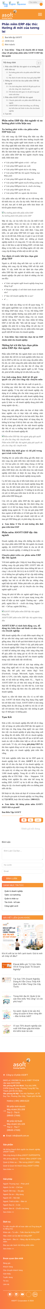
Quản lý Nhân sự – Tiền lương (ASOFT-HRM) (21, 1162)
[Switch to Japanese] (21, 3)
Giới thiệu (7, 1274)
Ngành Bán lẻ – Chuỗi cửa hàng (16, 1208)
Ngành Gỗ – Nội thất (11, 1198)
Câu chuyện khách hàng (13, 1270)
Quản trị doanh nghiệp (13, 891)
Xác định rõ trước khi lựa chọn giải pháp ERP (24, 78)
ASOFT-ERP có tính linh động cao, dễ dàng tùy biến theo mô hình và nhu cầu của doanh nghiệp (24, 108)
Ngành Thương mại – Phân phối (16, 1184)
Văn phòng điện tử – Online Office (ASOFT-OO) (22, 1159)
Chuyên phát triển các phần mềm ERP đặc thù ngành (24, 101)
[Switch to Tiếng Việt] (5, 4)
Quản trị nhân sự (11, 898)
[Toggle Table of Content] (37, 63)
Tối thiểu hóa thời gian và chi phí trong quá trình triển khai (24, 93)
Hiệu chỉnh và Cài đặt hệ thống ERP (17, 1236)
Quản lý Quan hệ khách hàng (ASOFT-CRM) (21, 1166)
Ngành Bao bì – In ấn (11, 1205)
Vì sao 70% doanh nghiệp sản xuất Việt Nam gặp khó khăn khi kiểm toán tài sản (27, 1028)
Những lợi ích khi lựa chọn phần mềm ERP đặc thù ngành (22, 82)
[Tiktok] (28, 1294)
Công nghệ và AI (11, 906)
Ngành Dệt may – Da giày (13, 1191)
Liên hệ (6, 1284)
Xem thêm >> (8, 1169)
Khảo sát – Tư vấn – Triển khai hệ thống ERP (21, 1232)
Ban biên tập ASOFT (13, 37)
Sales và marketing (12, 895)
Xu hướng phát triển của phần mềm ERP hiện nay (24, 73)
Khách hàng (8, 1267)
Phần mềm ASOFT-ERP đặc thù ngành (19, 97)
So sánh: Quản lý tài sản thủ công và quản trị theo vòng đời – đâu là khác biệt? (27, 1013)
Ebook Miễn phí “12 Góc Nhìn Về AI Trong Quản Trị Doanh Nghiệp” (27, 967)
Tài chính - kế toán (12, 902)
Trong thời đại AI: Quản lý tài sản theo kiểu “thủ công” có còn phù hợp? (28, 999)
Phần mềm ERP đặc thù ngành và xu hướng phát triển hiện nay (22, 68)
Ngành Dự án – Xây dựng (13, 1194)
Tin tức (6, 1281)
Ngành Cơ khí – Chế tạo (13, 1187)
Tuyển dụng (8, 1277)
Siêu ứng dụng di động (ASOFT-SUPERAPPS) (21, 1155)
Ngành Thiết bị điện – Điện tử (15, 1201)
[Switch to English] (12, 3)
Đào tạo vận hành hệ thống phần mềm (18, 1245)
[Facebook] (24, 820)
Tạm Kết (8, 114)
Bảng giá (6, 1263)
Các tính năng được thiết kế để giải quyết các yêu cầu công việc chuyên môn (24, 87)
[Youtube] (22, 1294)
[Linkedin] (30, 820)
